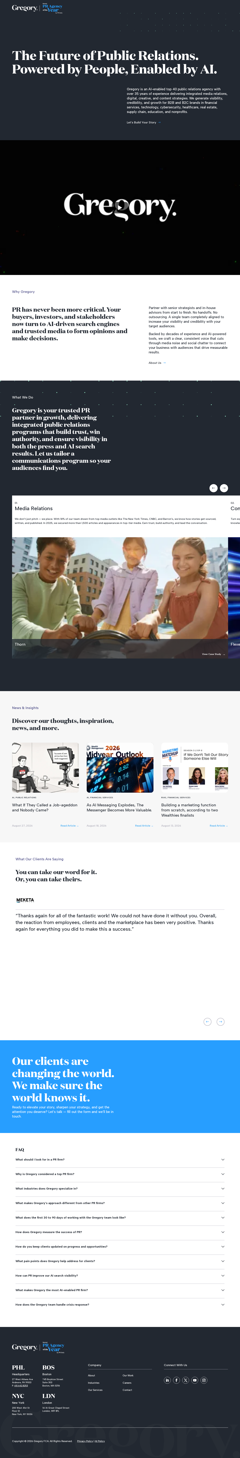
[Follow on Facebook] (176, 1380)
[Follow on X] (185, 1380)
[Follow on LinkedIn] (167, 1380)
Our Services (95, 1390)
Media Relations (34, 508)
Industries (93, 1382)
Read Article (70, 825)
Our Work (128, 1375)
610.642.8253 (21, 1385)
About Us (155, 363)
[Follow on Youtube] (194, 1380)
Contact (127, 1390)
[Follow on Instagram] (203, 1380)
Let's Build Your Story (141, 122)
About (91, 1375)
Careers (127, 1382)
